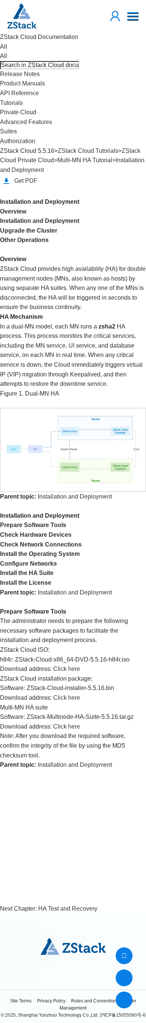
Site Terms (20, 1001)
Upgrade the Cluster (28, 230)
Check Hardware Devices (36, 535)
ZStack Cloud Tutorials (88, 151)
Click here (66, 669)
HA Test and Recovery (67, 908)
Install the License (25, 582)
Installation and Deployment (39, 221)
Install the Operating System (40, 554)
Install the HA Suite (27, 573)
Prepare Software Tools (33, 525)
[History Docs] (124, 955)
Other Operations (24, 240)
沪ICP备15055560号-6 (123, 1015)
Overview (13, 211)
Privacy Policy (51, 1001)
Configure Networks (28, 563)
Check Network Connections (41, 544)
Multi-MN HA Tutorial (84, 160)
